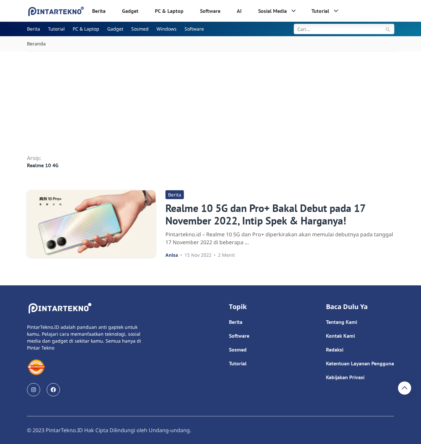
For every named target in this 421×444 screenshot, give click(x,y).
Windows (167, 29)
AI (239, 11)
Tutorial (320, 11)
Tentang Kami (341, 322)
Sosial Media (272, 11)
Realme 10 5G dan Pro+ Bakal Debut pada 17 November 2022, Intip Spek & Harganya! (265, 214)
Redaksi (334, 349)
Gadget (130, 11)
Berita (99, 11)
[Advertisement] (210, 101)
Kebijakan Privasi (345, 377)
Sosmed (140, 29)
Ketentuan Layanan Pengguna (360, 363)
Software (210, 11)
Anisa (171, 255)
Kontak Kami (340, 335)
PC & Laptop (169, 11)
